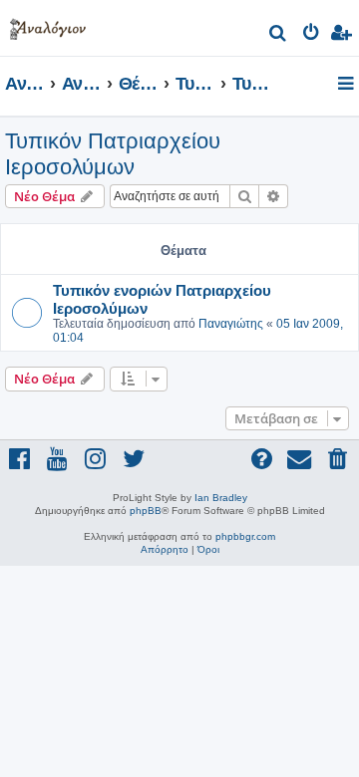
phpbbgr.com (245, 536)
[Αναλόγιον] (48, 25)
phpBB (146, 510)
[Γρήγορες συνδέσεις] (347, 85)
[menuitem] (278, 35)
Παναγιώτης (230, 324)
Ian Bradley (220, 497)
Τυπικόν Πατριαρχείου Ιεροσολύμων (112, 154)
